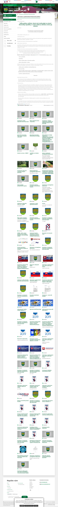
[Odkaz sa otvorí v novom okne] (10, 2)
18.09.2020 (45, 201)
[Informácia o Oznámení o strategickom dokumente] (35, 449)
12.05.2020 (32, 215)
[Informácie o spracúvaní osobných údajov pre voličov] (23, 379)
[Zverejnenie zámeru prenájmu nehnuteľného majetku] (35, 178)
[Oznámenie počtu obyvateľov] (48, 420)
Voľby (5, 36)
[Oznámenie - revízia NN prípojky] (48, 288)
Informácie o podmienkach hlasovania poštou (27, 14)
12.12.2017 (45, 453)
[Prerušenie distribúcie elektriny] (35, 288)
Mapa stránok (5, 503)
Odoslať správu (24, 497)
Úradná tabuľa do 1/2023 (8, 19)
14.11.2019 (20, 262)
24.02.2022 (20, 132)
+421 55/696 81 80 (44, 482)
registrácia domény (8, 504)
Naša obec (5, 23)
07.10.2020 (32, 182)
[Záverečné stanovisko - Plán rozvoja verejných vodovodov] (23, 128)
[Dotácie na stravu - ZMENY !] (23, 146)
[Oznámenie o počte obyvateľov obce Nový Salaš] (23, 114)
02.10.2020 (45, 182)
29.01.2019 (20, 352)
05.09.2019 (20, 277)
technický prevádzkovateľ (6, 505)
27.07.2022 (32, 118)
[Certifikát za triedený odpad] (35, 146)
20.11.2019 (45, 245)
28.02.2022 (45, 118)
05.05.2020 (45, 215)
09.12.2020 (20, 182)
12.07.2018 (20, 438)
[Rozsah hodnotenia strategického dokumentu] (35, 164)
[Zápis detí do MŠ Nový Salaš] (35, 303)
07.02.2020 (32, 245)
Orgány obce (6, 25)
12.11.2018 (45, 368)
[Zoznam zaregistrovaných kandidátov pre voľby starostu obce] (35, 407)
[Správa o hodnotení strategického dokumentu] (48, 146)
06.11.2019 (32, 262)
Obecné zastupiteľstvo (7, 28)
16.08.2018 (32, 425)
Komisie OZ (6, 30)
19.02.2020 (20, 245)
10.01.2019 (45, 352)
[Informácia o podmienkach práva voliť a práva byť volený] (48, 258)
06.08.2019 (20, 307)
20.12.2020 (45, 168)
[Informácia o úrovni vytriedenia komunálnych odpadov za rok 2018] (35, 332)
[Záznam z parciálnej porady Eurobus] (23, 394)
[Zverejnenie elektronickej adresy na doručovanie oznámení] (23, 420)
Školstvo (31, 484)
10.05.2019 (45, 307)
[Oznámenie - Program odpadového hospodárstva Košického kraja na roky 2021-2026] (48, 114)
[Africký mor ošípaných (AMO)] (35, 258)
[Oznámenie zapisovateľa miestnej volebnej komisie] (48, 407)
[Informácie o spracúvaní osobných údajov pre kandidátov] (48, 379)
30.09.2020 (20, 201)
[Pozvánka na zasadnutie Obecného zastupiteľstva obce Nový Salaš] (48, 211)
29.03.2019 (32, 319)
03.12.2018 (20, 368)
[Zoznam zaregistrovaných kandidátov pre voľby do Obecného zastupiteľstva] (23, 407)
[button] (10, 5)
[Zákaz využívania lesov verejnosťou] (35, 114)
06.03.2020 (45, 230)
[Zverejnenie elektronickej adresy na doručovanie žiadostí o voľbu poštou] (48, 273)
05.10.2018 (32, 398)
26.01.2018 (32, 453)
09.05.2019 (20, 319)
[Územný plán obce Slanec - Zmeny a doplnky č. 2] (48, 394)
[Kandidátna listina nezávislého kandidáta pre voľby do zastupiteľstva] (35, 420)
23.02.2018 (20, 453)
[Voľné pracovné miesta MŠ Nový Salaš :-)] (48, 303)
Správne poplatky (7, 38)
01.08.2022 (20, 118)
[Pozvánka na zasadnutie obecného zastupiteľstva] (23, 288)
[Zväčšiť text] (53, 1)
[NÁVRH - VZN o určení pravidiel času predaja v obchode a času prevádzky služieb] (23, 226)
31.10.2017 (20, 468)
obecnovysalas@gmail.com (45, 484)
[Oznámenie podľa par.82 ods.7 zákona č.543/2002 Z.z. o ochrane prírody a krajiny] (23, 464)
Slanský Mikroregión (7, 21)
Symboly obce (6, 34)
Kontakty (49, 5)
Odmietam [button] (36, 505)
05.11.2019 (45, 262)
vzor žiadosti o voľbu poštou (30, 54)
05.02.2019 (45, 336)
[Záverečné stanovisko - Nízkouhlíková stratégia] (35, 128)
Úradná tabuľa (6, 17)
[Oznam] (48, 197)
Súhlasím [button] (22, 505)
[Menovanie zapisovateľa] (23, 332)
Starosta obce (6, 27)
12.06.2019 (32, 307)
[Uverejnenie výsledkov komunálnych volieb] (48, 363)
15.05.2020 (20, 215)
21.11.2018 (32, 368)
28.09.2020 (32, 201)
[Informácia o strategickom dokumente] (35, 241)
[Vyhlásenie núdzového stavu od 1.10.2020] (23, 197)
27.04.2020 (20, 230)
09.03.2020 (32, 230)
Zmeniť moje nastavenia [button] (29, 505)
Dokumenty (6, 32)
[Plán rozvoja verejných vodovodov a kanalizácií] (23, 211)
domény (4, 504)
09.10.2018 (20, 398)
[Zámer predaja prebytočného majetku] (23, 178)
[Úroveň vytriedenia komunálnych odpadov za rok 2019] (23, 241)
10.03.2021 (20, 168)
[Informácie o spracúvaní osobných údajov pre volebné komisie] (35, 379)
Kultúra (31, 485)
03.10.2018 (45, 398)
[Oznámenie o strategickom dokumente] (48, 178)
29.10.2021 (45, 132)
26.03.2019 (45, 319)
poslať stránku (20, 103)
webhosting (12, 503)
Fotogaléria (32, 486)
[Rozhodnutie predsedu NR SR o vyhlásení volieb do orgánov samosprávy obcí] (35, 434)
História (31, 483)
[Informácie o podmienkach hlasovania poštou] (35, 273)
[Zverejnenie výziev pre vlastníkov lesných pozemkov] (23, 164)
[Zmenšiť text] (51, 1)
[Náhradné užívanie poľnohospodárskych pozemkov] (48, 449)
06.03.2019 (20, 336)
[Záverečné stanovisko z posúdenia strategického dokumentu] (48, 434)
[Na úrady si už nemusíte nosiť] (48, 226)
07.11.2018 (20, 383)
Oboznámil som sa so (13, 497)
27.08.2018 (45, 411)
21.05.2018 (45, 438)
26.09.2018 (20, 411)
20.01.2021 (32, 168)
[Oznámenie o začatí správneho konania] (35, 197)
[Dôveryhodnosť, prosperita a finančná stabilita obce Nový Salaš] (23, 449)
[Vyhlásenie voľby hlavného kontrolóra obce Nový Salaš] (23, 273)
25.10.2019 (32, 277)
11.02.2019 (32, 336)
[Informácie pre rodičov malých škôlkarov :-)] (23, 303)
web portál (8, 503)
